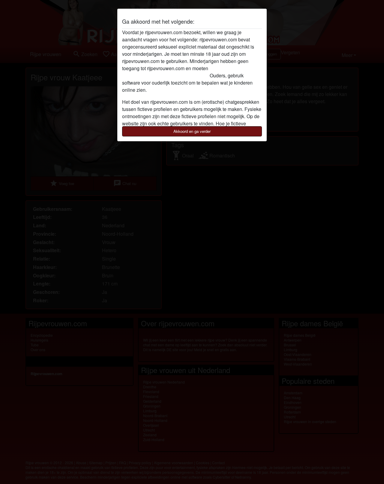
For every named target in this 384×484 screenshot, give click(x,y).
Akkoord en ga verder (192, 131)
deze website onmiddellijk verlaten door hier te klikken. (180, 72)
